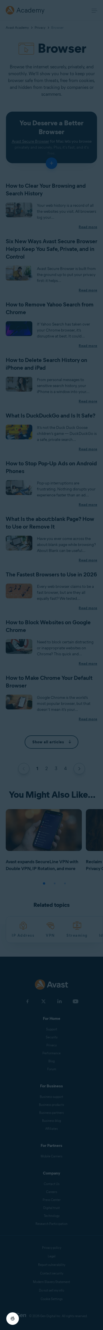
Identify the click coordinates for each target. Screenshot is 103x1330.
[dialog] (51, 665)
